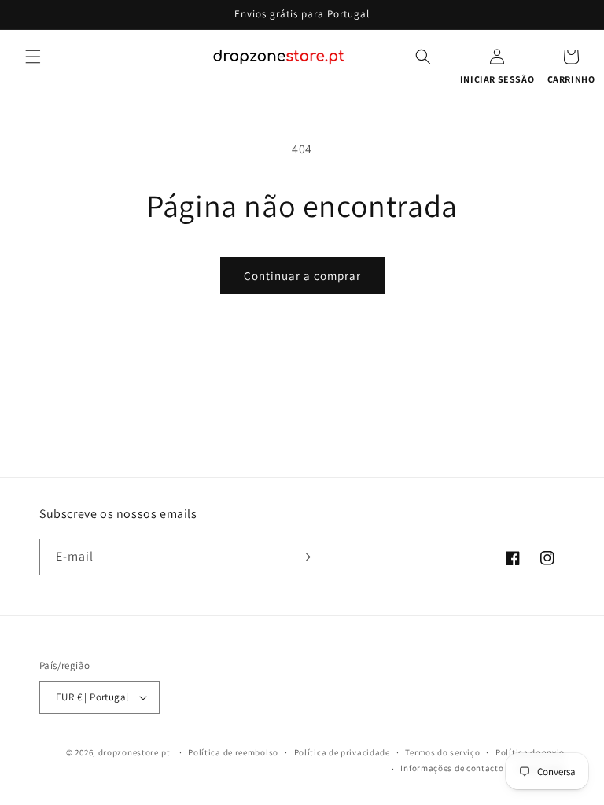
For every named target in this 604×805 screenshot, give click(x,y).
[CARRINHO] (571, 56)
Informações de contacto (451, 768)
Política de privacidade (342, 752)
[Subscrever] (304, 557)
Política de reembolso (233, 752)
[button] (33, 56)
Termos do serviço (442, 752)
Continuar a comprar (302, 275)
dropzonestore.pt (134, 752)
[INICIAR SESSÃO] (497, 56)
